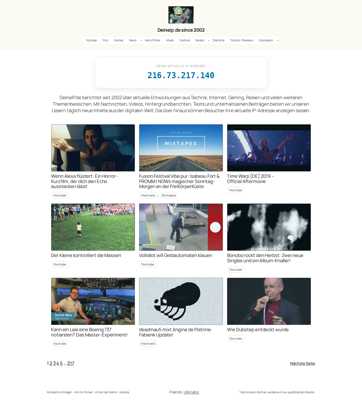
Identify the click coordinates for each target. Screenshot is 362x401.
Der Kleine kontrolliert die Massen (86, 255)
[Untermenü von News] (141, 40)
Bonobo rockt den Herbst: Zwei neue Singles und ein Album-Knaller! (265, 258)
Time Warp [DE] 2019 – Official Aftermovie (250, 179)
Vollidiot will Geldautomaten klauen (175, 255)
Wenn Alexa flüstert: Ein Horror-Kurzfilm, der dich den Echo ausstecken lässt (84, 181)
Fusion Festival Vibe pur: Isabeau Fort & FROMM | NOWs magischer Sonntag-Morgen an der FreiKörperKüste (179, 181)
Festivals (148, 195)
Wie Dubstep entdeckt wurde (257, 329)
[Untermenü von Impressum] (278, 40)
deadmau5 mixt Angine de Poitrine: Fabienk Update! (175, 332)
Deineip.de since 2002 (181, 30)
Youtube (59, 195)
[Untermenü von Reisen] (209, 40)
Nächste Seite (302, 363)
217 (70, 363)
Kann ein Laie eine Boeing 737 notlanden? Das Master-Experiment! (89, 332)
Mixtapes (169, 195)
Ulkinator (191, 392)
